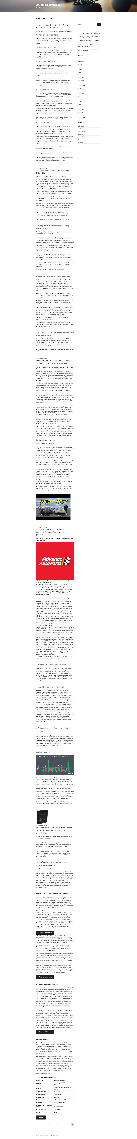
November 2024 (81, 59)
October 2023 (81, 88)
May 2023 (80, 101)
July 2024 (80, 64)
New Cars (80, 139)
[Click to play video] (53, 519)
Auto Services (48, 5)
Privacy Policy (39, 1135)
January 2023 (81, 112)
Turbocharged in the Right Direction (51, 862)
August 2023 (81, 93)
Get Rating (46, 582)
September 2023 (81, 91)
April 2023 (80, 104)
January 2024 (81, 80)
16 (58, 1124)
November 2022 (81, 117)
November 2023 (81, 85)
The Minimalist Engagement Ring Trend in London (89, 33)
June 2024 (80, 67)
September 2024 (81, 61)
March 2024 (80, 75)
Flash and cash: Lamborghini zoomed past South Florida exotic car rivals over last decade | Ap (54, 830)
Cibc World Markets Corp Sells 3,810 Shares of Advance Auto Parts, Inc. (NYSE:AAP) (51, 532)
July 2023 (80, 96)
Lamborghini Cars (82, 136)
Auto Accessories (82, 126)
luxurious (38, 851)
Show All (41, 1117)
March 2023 (80, 107)
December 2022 (81, 115)
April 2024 (80, 72)
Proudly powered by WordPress (50, 1135)
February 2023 (81, 109)
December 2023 (81, 83)
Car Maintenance (81, 131)
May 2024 (80, 69)
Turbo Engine (81, 142)
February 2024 (81, 77)
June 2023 (80, 99)
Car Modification (81, 134)
